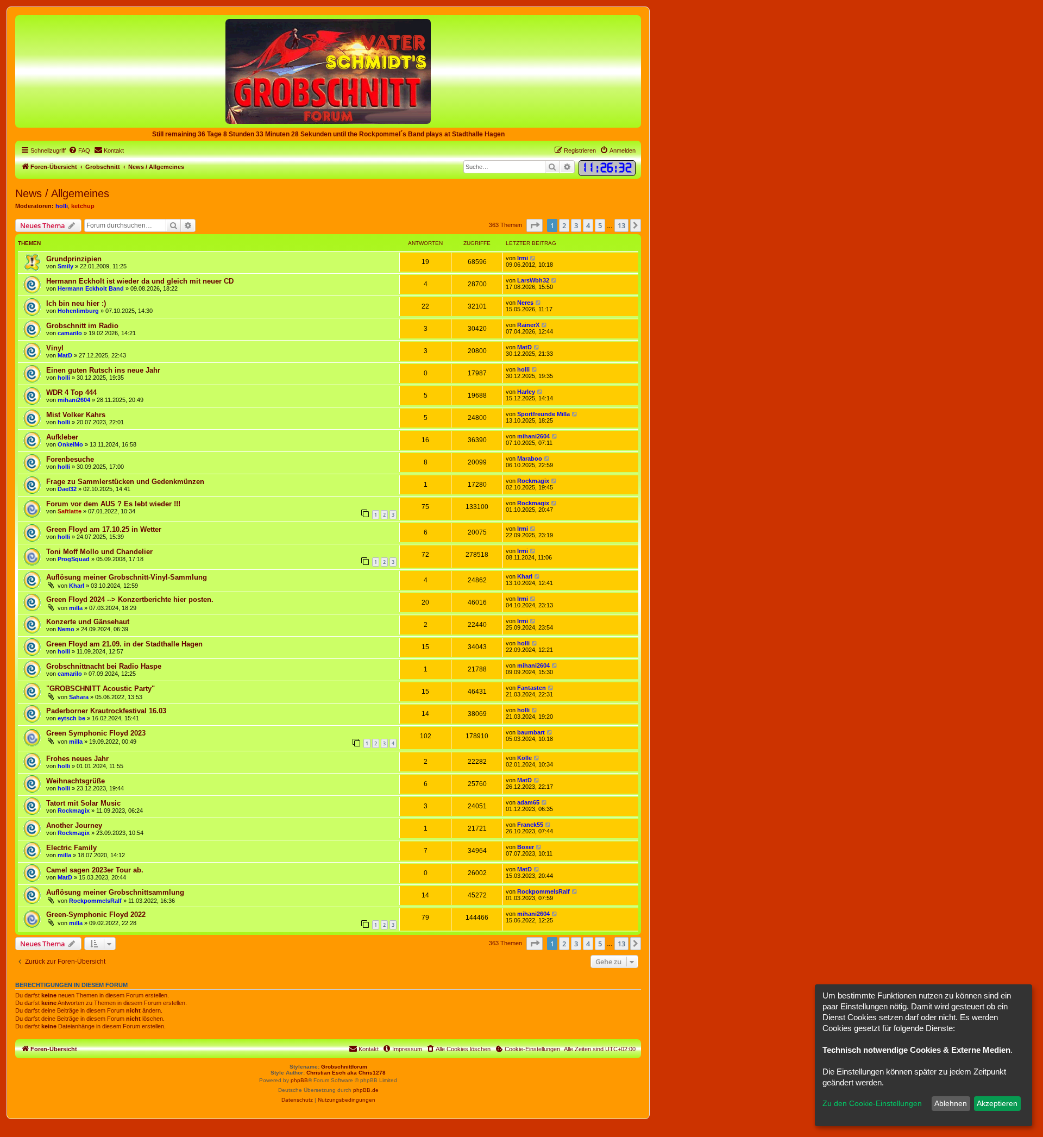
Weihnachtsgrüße (75, 781)
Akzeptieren (997, 1103)
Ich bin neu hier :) (76, 303)
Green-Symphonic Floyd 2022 (96, 914)
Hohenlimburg (78, 310)
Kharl (76, 585)
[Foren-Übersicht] (328, 71)
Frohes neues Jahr (77, 759)
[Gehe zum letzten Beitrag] (533, 258)
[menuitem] (79, 150)
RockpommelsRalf (95, 900)
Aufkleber (62, 437)
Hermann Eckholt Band (91, 288)
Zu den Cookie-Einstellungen (872, 1103)
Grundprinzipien (74, 259)
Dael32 (67, 489)
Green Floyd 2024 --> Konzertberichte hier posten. (129, 599)
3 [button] (576, 225)
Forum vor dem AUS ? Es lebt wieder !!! (113, 504)
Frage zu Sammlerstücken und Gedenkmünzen (125, 482)
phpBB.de (366, 1090)
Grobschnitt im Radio (82, 326)
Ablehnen (950, 1103)
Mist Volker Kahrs (75, 415)
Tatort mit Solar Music (83, 803)
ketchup (83, 206)
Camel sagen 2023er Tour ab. (94, 870)
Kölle (524, 758)
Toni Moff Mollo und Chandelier (99, 552)
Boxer (525, 847)
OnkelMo (70, 444)
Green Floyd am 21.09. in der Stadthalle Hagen (124, 644)
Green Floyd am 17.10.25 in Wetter (103, 529)
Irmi (522, 258)
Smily (65, 266)
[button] (534, 225)
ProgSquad (74, 559)
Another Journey (74, 825)
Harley (526, 391)
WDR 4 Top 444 (71, 392)
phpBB (299, 1080)
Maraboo (529, 458)
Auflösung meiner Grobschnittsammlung (115, 892)
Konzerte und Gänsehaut (87, 622)
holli (61, 206)
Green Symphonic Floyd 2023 (96, 733)
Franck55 (530, 824)
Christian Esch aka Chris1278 (346, 1073)
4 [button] (588, 225)
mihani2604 (74, 400)
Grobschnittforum (344, 1067)
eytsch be (71, 718)
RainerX (528, 325)
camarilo (70, 333)
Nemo (66, 629)
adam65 (528, 802)
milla (76, 608)
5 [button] (600, 225)
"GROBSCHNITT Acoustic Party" (100, 688)
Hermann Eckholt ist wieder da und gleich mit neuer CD (140, 281)
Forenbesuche (70, 459)
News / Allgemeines (62, 193)
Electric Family (71, 848)
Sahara (79, 697)
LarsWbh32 (533, 280)
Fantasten (531, 687)
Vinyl (55, 348)
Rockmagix (533, 481)
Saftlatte (69, 511)
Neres (525, 302)
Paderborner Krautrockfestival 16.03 (106, 711)
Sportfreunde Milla (543, 414)
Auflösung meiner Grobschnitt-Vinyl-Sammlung (126, 577)
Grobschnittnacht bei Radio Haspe (103, 666)
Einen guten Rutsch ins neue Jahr (103, 370)
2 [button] (564, 225)
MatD (65, 355)
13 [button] (621, 225)
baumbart (531, 732)
